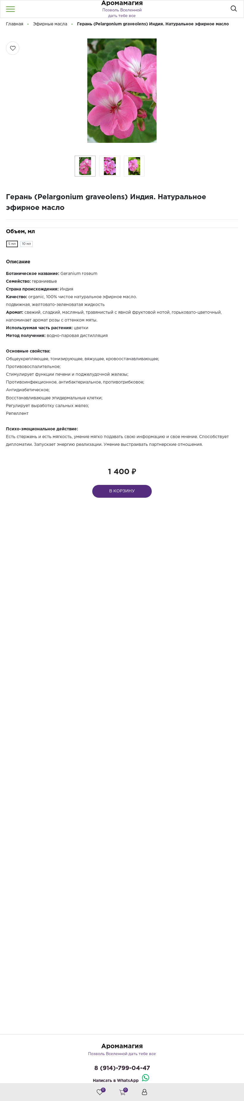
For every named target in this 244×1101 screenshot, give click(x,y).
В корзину (122, 491)
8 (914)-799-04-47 (122, 1068)
